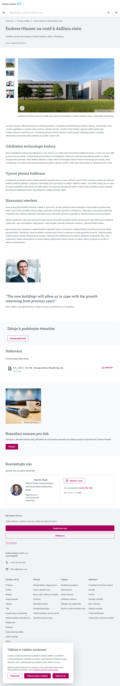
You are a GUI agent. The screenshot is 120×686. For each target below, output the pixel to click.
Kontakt (92, 590)
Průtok (8, 590)
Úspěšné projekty (95, 608)
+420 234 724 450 (17, 562)
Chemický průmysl (40, 604)
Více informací (11, 543)
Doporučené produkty (14, 632)
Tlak (7, 608)
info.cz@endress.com (18, 569)
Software (9, 627)
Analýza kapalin (12, 599)
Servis (8, 641)
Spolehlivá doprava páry (42, 618)
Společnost (9, 21)
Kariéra (91, 594)
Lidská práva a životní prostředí (101, 618)
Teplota (9, 604)
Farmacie (37, 599)
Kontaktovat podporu (69, 585)
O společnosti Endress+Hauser (101, 585)
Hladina (9, 594)
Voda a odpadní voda (41, 590)
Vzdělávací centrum (68, 599)
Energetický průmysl (41, 608)
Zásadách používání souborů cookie (46, 670)
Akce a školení (94, 604)
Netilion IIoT (10, 622)
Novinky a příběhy (23, 21)
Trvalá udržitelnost (96, 613)
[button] (18, 338)
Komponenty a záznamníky (16, 613)
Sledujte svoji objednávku (71, 604)
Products (9, 585)
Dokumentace (66, 590)
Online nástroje (12, 636)
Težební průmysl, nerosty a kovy (46, 613)
